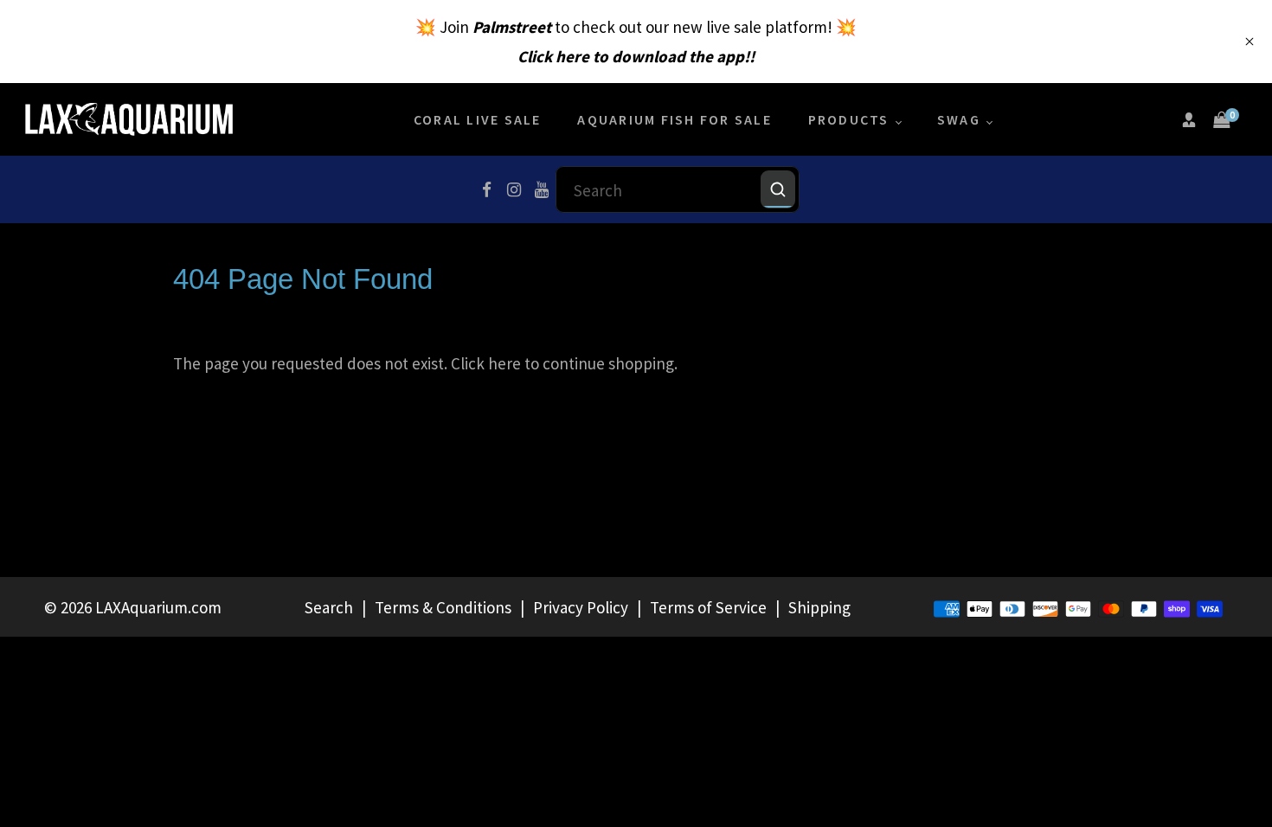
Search (329, 607)
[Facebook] (486, 189)
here (504, 363)
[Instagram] (514, 189)
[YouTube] (542, 189)
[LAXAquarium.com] (129, 117)
